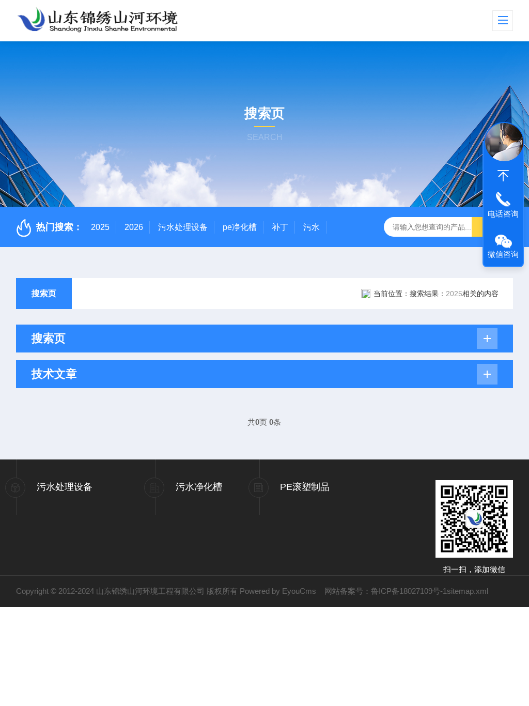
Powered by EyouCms (277, 591)
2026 (134, 227)
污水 (311, 227)
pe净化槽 (240, 227)
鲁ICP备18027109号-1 (409, 591)
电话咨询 (503, 213)
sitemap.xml (467, 591)
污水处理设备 (183, 227)
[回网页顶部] (503, 175)
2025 (100, 227)
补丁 (280, 227)
